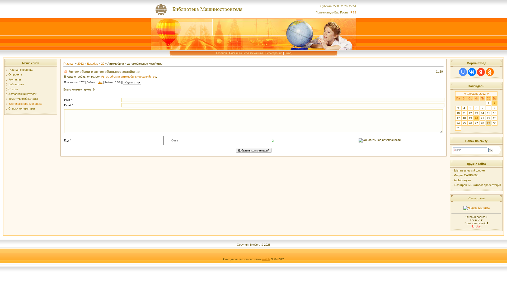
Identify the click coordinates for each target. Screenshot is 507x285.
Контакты (14, 79)
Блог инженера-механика (246, 53)
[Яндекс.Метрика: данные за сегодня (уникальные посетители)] (476, 208)
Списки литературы (21, 108)
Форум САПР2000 (466, 175)
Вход (288, 53)
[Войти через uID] (463, 72)
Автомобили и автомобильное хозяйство (128, 76)
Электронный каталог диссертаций (477, 185)
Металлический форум (469, 170)
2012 (80, 63)
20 (476, 118)
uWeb (266, 259)
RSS (353, 12)
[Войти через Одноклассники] (490, 72)
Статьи (13, 89)
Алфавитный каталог (22, 94)
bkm (100, 82)
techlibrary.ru (462, 180)
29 (102, 63)
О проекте (15, 74)
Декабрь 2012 (476, 93)
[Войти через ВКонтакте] (472, 72)
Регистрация (273, 53)
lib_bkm (476, 226)
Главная (221, 53)
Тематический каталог (23, 98)
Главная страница (20, 69)
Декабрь (92, 63)
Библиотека (16, 84)
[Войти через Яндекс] (481, 72)
